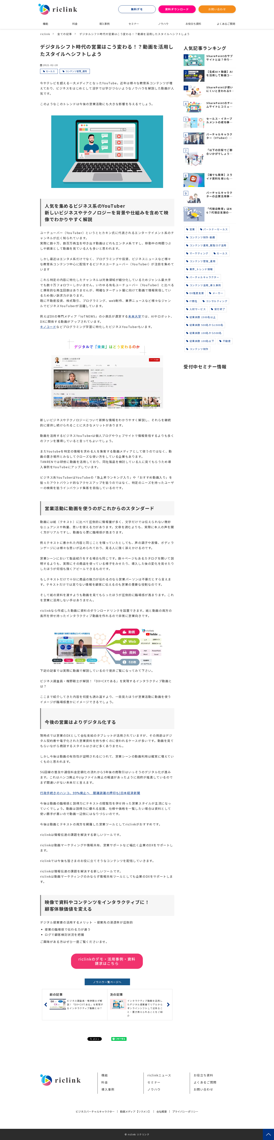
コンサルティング (217, 301)
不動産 (227, 341)
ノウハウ (163, 24)
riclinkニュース (159, 1075)
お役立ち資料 (193, 24)
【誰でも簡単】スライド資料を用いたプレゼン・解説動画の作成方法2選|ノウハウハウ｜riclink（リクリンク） (220, 176)
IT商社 (193, 301)
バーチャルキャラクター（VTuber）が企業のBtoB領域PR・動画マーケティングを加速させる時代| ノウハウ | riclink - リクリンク (220, 136)
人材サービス (198, 309)
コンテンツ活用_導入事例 (205, 285)
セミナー (134, 24)
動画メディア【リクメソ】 (135, 1111)
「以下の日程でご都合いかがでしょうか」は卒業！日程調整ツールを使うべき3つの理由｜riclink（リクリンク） (219, 152)
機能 (45, 24)
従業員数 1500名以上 (203, 317)
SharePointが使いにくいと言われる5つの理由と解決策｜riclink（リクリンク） (220, 89)
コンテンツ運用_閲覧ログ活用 (208, 245)
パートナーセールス (215, 229)
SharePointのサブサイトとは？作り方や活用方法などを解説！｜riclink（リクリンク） (220, 58)
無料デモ (137, 9)
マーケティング (199, 253)
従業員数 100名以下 (202, 341)
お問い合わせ (217, 9)
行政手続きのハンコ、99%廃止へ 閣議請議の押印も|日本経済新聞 (90, 793)
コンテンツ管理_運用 (76, 71)
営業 (192, 229)
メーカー (217, 293)
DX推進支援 (197, 293)
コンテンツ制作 (199, 349)
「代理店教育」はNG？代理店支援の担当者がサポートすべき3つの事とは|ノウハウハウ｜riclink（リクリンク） (219, 210)
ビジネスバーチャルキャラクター (95, 1111)
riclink (45, 34)
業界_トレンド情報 (201, 269)
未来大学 (134, 316)
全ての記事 (64, 34)
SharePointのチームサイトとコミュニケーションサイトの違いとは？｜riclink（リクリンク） (220, 105)
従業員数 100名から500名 (206, 333)
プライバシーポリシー (185, 1111)
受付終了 (219, 309)
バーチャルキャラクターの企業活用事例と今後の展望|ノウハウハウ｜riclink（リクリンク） (220, 194)
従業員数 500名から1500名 (206, 325)
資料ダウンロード (177, 9)
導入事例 (104, 24)
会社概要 (161, 1111)
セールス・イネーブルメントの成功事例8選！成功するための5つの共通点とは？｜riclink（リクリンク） (220, 120)
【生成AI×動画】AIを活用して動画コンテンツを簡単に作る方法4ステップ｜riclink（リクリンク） (220, 73)
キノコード (48, 326)
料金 (75, 24)
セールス (50, 71)
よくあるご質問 (226, 24)
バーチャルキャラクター (204, 277)
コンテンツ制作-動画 (202, 237)
